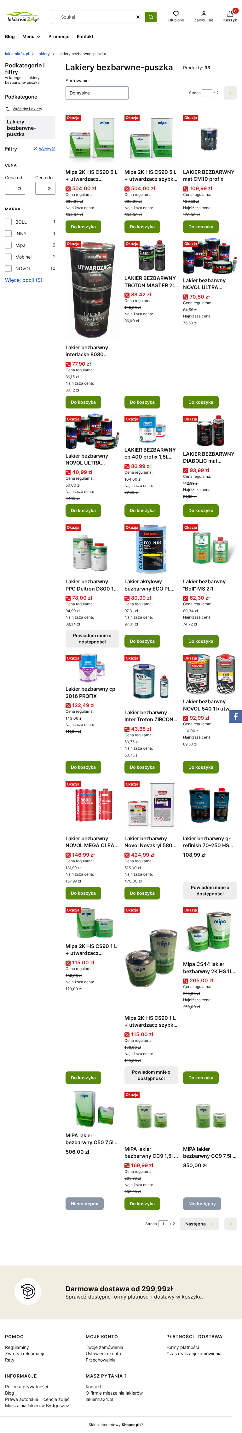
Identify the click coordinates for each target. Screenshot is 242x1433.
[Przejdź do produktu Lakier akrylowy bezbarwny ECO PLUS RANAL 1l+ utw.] (151, 549)
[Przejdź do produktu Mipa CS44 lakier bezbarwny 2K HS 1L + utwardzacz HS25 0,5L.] (210, 931)
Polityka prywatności (26, 1386)
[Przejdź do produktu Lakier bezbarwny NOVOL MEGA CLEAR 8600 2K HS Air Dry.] (92, 805)
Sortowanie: (78, 80)
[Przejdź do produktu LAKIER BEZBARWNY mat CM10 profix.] (210, 139)
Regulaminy (17, 1347)
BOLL (21, 222)
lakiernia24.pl (17, 53)
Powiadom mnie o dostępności (92, 638)
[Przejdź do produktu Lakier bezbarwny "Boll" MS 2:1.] (210, 549)
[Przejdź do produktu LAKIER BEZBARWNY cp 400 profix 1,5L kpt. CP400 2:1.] (151, 429)
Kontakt (93, 1386)
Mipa (20, 245)
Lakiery (43, 53)
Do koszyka (83, 226)
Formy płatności (182, 1347)
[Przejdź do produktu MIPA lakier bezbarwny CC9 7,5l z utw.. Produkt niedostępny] (210, 1116)
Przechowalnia (101, 1359)
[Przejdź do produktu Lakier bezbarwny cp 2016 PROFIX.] (92, 668)
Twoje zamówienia (104, 1347)
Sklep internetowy (114, 1424)
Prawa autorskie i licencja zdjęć (37, 1399)
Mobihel (23, 257)
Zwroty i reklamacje (25, 1353)
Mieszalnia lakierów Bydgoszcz (37, 1405)
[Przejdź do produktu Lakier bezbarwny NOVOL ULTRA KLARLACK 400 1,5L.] (210, 256)
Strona (195, 92)
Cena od (13, 177)
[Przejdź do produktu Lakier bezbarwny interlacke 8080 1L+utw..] (92, 289)
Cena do (44, 177)
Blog (9, 1393)
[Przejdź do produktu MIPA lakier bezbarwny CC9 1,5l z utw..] (151, 1116)
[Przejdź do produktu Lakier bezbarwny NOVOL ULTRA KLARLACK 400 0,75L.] (92, 432)
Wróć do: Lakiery (27, 108)
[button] (151, 17)
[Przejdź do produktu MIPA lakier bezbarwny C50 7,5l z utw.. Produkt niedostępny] (92, 1109)
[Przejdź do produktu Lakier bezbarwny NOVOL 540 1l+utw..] (210, 674)
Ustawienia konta (103, 1353)
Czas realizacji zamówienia (194, 1353)
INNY (20, 233)
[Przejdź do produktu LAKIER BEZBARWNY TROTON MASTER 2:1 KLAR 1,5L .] (151, 255)
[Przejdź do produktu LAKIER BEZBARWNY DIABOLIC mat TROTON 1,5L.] (210, 431)
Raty (9, 1359)
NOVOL (23, 268)
